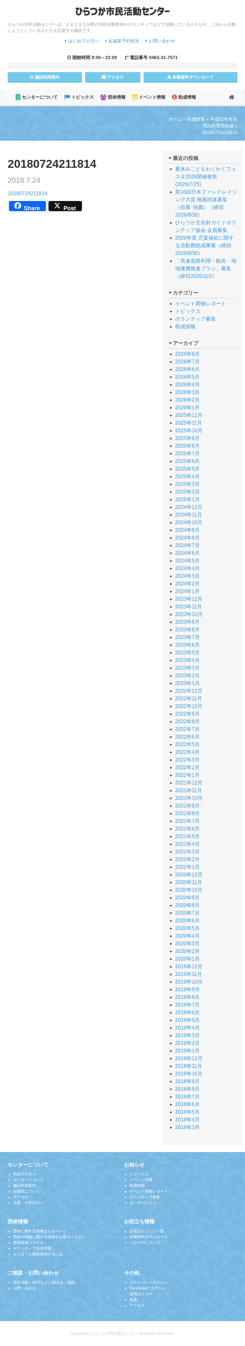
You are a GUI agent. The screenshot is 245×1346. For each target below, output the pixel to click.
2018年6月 (187, 1104)
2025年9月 (187, 438)
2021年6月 (187, 828)
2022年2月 (187, 767)
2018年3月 (187, 1127)
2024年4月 (187, 568)
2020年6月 (187, 920)
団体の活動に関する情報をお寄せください (49, 1237)
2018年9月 (187, 1081)
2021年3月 (187, 851)
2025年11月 (188, 423)
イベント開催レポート (200, 303)
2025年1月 (187, 499)
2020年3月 (187, 943)
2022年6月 (187, 737)
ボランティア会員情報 (32, 1248)
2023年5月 (187, 652)
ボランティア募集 (195, 319)
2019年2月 (187, 1043)
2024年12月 (189, 507)
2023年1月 (187, 683)
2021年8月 (187, 813)
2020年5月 (187, 928)
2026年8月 (187, 354)
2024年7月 (187, 545)
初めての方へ (24, 1174)
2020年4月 (187, 936)
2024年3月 (187, 576)
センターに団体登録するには (38, 1254)
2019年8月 (187, 997)
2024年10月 (189, 522)
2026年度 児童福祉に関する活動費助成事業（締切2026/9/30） (204, 245)
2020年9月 (187, 897)
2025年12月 (189, 415)
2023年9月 (187, 622)
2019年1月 (187, 1050)
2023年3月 (187, 668)
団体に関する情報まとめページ (40, 1231)
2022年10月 (189, 706)
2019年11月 (188, 974)
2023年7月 (187, 637)
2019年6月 (187, 1012)
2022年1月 (187, 775)
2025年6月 (187, 461)
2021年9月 (187, 805)
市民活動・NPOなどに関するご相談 (44, 1282)
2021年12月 (189, 782)
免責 (133, 1300)
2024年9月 (187, 530)
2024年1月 (187, 591)
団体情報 (116, 97)
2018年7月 (187, 1096)
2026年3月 (187, 392)
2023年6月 (187, 645)
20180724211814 (28, 193)
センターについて (39, 97)
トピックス (82, 97)
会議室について (26, 1191)
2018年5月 (187, 1112)
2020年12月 (189, 874)
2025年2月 (187, 492)
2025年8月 (187, 446)
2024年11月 (188, 514)
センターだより (143, 1203)
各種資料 (192, 77)
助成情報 (186, 97)
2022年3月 (187, 759)
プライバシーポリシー (149, 1282)
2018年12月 (189, 1058)
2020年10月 (189, 890)
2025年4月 (187, 476)
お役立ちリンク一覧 (147, 1231)
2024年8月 (187, 537)
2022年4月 (187, 752)
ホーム (175, 119)
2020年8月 (187, 905)
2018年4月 (187, 1119)
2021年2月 (187, 859)
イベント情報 (151, 97)
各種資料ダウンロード (149, 1237)
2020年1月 (187, 959)
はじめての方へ (83, 40)
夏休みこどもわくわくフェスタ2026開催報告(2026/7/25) (205, 176)
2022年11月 (188, 698)
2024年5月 (187, 560)
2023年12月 (189, 599)
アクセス (115, 77)
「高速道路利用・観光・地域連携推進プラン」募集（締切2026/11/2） (205, 268)
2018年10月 (189, 1073)
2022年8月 (187, 721)
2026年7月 (187, 361)
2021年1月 (187, 867)
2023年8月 (187, 629)
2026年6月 (187, 369)
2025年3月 (187, 484)
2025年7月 (187, 453)
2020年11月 (188, 882)
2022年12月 (189, 691)
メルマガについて (145, 1242)
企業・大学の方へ (28, 1203)
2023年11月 (188, 606)
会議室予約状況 (123, 40)
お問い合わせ (161, 40)
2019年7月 (187, 1005)
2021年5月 (187, 836)
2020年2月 (187, 951)
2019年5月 (187, 1020)
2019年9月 (187, 989)
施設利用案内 (24, 1185)
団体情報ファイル (28, 1242)
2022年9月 (187, 714)
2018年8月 (187, 1089)
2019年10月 (189, 982)
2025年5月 (187, 469)
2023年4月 (187, 660)
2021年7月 (187, 821)
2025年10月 (189, 430)
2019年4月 (187, 1027)
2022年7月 (187, 729)
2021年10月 (189, 798)
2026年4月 (187, 384)
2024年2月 (187, 583)
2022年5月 (187, 744)
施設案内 (46, 77)
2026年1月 (187, 407)
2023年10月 (189, 614)
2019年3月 (187, 1035)
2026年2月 (187, 400)
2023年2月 (187, 675)
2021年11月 (188, 790)
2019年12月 (189, 966)
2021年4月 (187, 844)
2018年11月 (188, 1066)
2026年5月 (187, 377)
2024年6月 (187, 553)
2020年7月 (187, 913)
